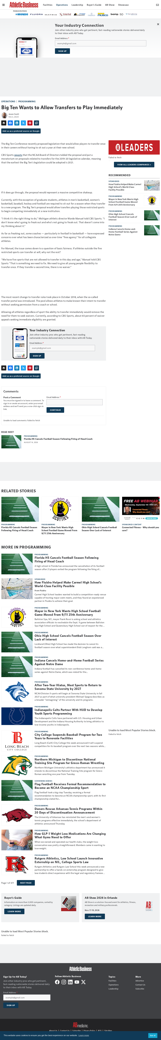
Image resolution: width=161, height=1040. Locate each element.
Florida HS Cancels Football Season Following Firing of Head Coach (58, 439)
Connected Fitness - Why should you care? (140, 529)
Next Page (25, 883)
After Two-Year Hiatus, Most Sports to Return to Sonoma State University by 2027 (68, 687)
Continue (55, 410)
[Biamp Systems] (117, 14)
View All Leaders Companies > (134, 164)
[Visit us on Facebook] (57, 981)
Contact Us (65, 1030)
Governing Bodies (43, 781)
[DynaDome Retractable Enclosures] (131, 14)
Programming (27, 101)
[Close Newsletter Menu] (158, 24)
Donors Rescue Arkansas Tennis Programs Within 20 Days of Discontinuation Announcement (69, 810)
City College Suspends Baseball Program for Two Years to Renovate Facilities (68, 736)
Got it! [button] (153, 1035)
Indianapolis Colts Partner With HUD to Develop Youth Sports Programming (68, 711)
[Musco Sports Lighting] (103, 14)
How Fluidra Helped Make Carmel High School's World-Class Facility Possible (125, 187)
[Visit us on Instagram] (64, 981)
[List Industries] (79, 14)
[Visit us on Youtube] (77, 981)
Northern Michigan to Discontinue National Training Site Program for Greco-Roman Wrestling (69, 761)
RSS (100, 1030)
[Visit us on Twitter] (83, 981)
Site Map (108, 1030)
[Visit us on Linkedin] (70, 981)
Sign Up (62, 51)
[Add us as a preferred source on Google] (36, 122)
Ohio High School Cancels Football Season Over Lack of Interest (123, 217)
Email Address (62, 38)
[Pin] (29, 122)
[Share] (10, 122)
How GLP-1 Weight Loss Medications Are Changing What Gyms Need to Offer (70, 835)
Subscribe (76, 1030)
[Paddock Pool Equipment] (91, 14)
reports (18, 154)
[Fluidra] (36, 14)
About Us (53, 1030)
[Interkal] (65, 14)
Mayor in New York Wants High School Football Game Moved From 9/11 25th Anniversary (123, 202)
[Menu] (3, 4)
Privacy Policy (89, 1030)
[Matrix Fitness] (51, 14)
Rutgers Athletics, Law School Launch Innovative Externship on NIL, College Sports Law (69, 860)
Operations (8, 101)
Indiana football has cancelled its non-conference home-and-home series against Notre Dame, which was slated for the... (68, 670)
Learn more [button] (83, 1035)
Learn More (14, 911)
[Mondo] (22, 14)
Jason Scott (14, 114)
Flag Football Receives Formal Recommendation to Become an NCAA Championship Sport (70, 786)
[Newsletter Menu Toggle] (157, 4)
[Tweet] (23, 122)
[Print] (3, 122)
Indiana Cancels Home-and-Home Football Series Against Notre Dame (123, 232)
